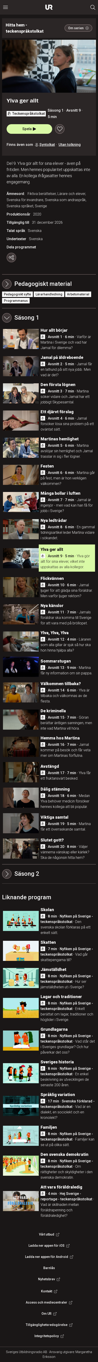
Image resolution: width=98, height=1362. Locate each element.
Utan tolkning (70, 144)
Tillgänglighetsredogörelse (46, 1325)
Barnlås (49, 1268)
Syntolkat (47, 144)
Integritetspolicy (46, 1336)
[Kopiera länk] (11, 257)
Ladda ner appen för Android (46, 1257)
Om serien (76, 28)
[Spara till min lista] (59, 129)
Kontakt (46, 1291)
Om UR (46, 1313)
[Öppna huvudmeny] (5, 7)
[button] (49, 317)
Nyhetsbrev (46, 1279)
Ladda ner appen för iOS (46, 1245)
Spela (27, 129)
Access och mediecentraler (46, 1302)
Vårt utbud (46, 1234)
